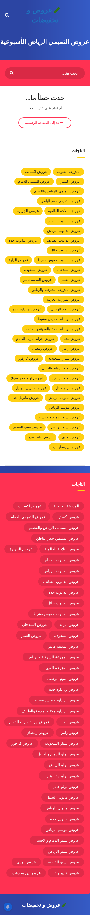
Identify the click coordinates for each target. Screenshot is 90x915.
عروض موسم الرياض (64, 407)
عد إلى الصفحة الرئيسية (42, 123)
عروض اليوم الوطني (65, 309)
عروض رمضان (42, 348)
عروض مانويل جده (25, 397)
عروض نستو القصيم (27, 427)
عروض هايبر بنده (40, 437)
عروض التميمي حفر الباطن (60, 200)
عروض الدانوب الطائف (63, 240)
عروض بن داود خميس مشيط (59, 318)
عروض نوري (71, 437)
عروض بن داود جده (27, 309)
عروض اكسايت (36, 171)
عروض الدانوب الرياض (63, 230)
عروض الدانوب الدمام (64, 220)
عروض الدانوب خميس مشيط (59, 259)
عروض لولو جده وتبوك (26, 378)
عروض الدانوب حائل (65, 250)
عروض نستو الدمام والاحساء (59, 417)
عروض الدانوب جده (23, 240)
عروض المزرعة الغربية (63, 299)
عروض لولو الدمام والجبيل (61, 368)
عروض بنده (72, 338)
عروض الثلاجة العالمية (64, 210)
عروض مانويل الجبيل (31, 387)
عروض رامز (71, 348)
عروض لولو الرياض (66, 378)
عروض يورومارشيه (66, 446)
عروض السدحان (68, 269)
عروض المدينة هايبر (38, 279)
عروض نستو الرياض (65, 427)
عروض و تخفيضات (42, 15)
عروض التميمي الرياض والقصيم (57, 191)
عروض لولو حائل (68, 387)
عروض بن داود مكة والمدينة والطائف (53, 328)
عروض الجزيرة (28, 210)
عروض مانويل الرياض (64, 397)
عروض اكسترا (70, 181)
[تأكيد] (12, 72)
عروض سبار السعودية (64, 358)
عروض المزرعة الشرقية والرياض (56, 289)
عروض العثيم (71, 279)
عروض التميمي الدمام (34, 181)
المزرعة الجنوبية (68, 171)
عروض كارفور (28, 358)
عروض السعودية (36, 269)
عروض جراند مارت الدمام (35, 338)
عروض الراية (18, 259)
